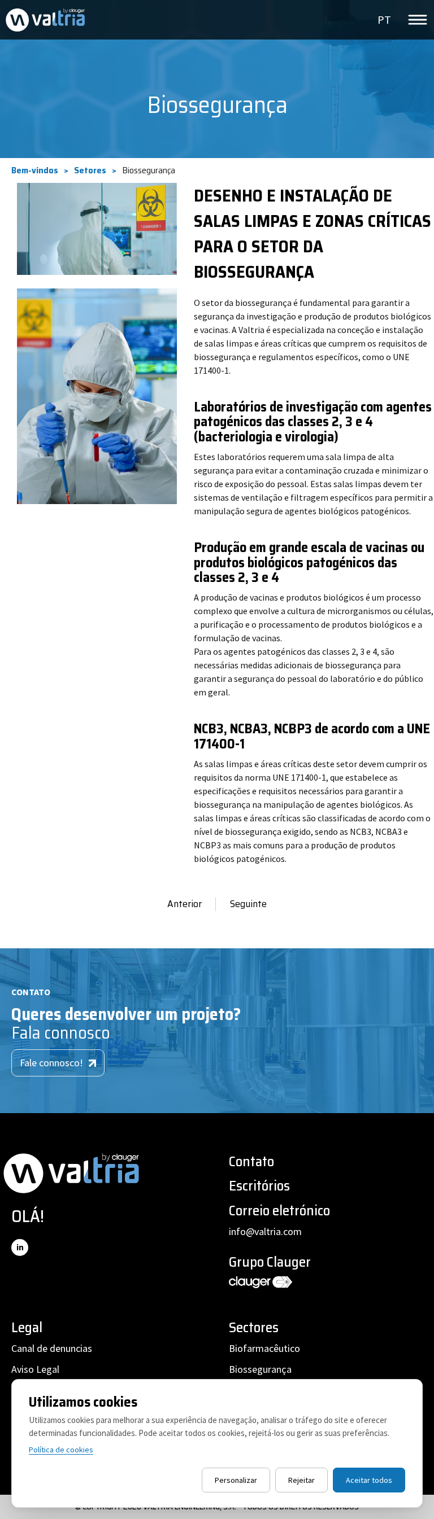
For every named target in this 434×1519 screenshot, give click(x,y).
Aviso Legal (35, 1369)
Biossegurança (260, 1369)
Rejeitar (301, 1480)
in (20, 1247)
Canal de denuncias (51, 1348)
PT (384, 19)
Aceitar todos (369, 1480)
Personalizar (236, 1480)
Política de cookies (61, 1449)
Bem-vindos (34, 170)
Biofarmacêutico (264, 1348)
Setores (90, 170)
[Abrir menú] (417, 19)
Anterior (184, 904)
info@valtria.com (265, 1231)
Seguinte (248, 904)
